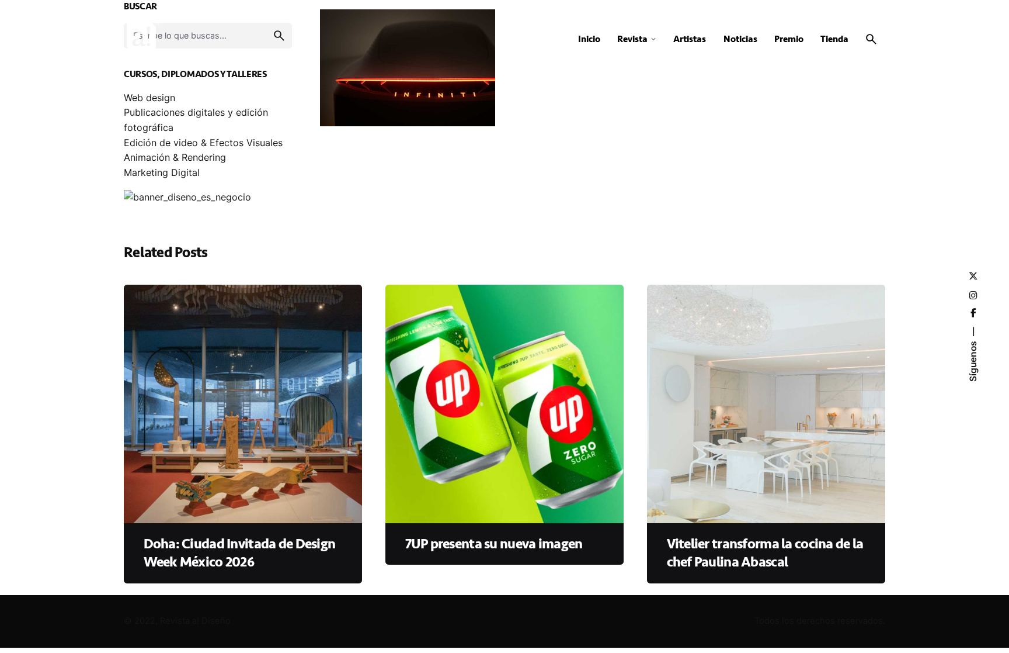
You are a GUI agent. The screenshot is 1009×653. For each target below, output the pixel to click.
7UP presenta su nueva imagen (494, 543)
